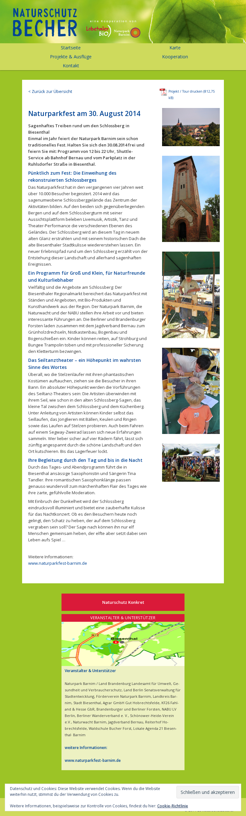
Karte (175, 48)
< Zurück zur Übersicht (50, 91)
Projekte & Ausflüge (71, 57)
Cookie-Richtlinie (172, 806)
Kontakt (71, 65)
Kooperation (175, 57)
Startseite (71, 48)
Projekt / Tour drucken (185, 91)
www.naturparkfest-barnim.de (57, 563)
